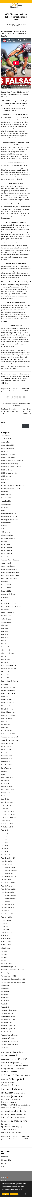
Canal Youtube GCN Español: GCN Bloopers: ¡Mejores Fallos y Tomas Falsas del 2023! (15, 94)
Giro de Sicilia (5, 650)
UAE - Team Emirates (8, 1132)
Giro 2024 (4, 638)
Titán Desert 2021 (7, 824)
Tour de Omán (6, 880)
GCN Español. (11, 110)
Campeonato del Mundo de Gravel (12, 485)
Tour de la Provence (8, 867)
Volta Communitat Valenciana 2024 (13, 982)
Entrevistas (5, 610)
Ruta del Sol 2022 (7, 802)
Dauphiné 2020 (6, 585)
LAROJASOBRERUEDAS (9, 1105)
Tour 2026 (4, 852)
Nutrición (4, 728)
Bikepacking (5, 479)
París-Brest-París (7, 749)
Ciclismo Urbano (6, 523)
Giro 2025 (4, 641)
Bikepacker (14, 1063)
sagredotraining (19, 1120)
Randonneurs (5, 780)
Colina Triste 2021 (7, 547)
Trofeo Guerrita (6, 933)
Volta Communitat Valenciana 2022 (13, 979)
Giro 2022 (4, 631)
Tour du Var (5, 911)
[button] (2, 6)
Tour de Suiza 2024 (7, 905)
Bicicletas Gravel (6, 470)
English (3, 1181)
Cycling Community (7, 1069)
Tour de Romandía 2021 (9, 895)
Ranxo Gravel (5, 783)
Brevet (3, 482)
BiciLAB (5, 1062)
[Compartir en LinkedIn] (24, 397)
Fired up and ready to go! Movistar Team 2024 (8, 411)
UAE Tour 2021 (6, 939)
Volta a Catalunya (7, 964)
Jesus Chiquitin (5, 1099)
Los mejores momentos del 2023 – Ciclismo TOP (23, 411)
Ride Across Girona (7, 790)
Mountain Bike (6, 724)
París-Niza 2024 (6, 759)
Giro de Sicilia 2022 (7, 653)
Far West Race (6, 616)
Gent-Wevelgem (6, 622)
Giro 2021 (4, 628)
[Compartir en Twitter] (14, 397)
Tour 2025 (4, 849)
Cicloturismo (5, 532)
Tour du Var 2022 (7, 914)
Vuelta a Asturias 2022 (8, 1019)
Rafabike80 (5, 1121)
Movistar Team (22, 1111)
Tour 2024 (4, 846)
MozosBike (5, 1114)
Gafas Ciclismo (6, 619)
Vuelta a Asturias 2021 (8, 1016)
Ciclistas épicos (22, 1065)
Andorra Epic (5, 442)
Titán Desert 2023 (7, 827)
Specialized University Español (13, 1127)
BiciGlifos (22, 1058)
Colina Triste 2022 (7, 551)
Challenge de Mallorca (8, 513)
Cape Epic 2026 (6, 504)
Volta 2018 (4, 951)
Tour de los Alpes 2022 (8, 877)
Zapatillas (4, 1047)
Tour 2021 (4, 836)
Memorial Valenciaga (8, 712)
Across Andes (5, 436)
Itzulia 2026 (5, 678)
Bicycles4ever (16, 25)
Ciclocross (4, 529)
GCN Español (11, 378)
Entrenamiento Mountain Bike (11, 607)
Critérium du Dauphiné (9, 579)
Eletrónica (4, 597)
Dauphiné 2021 (6, 588)
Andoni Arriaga (16, 1052)
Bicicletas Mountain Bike (9, 473)
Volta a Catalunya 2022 (9, 967)
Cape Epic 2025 (6, 501)
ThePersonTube (8, 1129)
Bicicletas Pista (6, 476)
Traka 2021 (5, 923)
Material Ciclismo (7, 709)
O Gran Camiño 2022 (8, 734)
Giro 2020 (4, 625)
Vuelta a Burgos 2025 (8, 1029)
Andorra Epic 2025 (7, 445)
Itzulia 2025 (5, 675)
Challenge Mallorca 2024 (9, 520)
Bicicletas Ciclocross (8, 454)
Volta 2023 (4, 957)
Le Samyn (4, 684)
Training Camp (6, 920)
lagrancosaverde (8, 1102)
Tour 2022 (4, 839)
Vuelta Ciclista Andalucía (9, 1044)
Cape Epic (4, 492)
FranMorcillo (4, 1079)
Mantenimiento (6, 700)
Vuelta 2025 (5, 1007)
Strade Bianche (6, 805)
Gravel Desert (6, 659)
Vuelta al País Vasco (8, 1038)
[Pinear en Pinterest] (20, 397)
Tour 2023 (4, 842)
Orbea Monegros (7, 743)
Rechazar (14, 1194)
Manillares (4, 697)
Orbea (13, 1114)
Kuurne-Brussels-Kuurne (9, 681)
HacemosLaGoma (11, 1089)
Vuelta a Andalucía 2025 (9, 1010)
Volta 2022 (4, 954)
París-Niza (4, 752)
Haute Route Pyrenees (8, 665)
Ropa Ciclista (5, 793)
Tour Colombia (6, 855)
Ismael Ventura (5, 1097)
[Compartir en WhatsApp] (7, 397)
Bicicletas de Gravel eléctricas (11, 467)
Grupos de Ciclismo (7, 662)
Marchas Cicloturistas (8, 706)
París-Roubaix (6, 768)
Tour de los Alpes (7, 873)
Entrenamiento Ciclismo (9, 603)
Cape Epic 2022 (6, 498)
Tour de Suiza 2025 (7, 908)
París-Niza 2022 (6, 756)
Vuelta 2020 (5, 991)
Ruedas (3, 796)
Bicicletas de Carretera (8, 457)
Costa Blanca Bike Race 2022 (10, 575)
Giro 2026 (4, 644)
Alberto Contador (5, 1052)
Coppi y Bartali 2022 (8, 566)
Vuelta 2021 (5, 995)
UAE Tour (4, 936)
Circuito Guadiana (7, 535)
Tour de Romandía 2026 (9, 898)
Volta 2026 (4, 960)
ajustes (23, 1189)
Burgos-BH (22, 1063)
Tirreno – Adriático (7, 811)
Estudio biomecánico (8, 613)
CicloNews (4, 383)
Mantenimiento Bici (7, 703)
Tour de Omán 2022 (8, 883)
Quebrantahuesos (7, 777)
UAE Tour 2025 (6, 945)
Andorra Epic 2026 (7, 448)
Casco (3, 510)
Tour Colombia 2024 (8, 858)
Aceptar (5, 1194)
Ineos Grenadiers (19, 1093)
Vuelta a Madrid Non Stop (10, 1035)
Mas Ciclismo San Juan (16, 1108)
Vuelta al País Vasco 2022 (9, 1041)
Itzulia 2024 (5, 672)
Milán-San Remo (6, 718)
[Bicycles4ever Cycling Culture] (16, 6)
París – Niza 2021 (7, 746)
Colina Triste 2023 (7, 554)
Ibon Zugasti (7, 1092)
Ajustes (22, 1194)
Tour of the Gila (6, 917)
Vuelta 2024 (5, 1004)
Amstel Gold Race (7, 439)
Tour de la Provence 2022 (9, 870)
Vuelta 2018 (5, 985)
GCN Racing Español (8, 1082)
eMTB (3, 600)
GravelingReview (10, 1085)
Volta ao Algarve (6, 973)
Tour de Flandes (6, 861)
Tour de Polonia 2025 (8, 889)
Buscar (3, 422)
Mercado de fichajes (8, 715)
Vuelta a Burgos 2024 (8, 1026)
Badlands (4, 451)
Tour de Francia (6, 864)
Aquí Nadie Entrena (8, 1059)
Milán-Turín (5, 721)
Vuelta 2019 (5, 988)
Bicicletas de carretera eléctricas (12, 461)
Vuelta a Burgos (6, 1023)
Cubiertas (4, 582)
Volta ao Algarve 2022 (8, 976)
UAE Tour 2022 (6, 942)
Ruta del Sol (5, 799)
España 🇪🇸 (4, 1177)
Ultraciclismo (5, 948)
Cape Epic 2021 (6, 495)
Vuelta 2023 (5, 1001)
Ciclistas (4, 526)
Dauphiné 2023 (6, 591)
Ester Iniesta (24, 1075)
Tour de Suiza (5, 901)
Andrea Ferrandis (9, 1055)
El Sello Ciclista (10, 1075)
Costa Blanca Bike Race (9, 569)
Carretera (16, 12)
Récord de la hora (7, 787)
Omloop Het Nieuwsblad (9, 737)
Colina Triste (5, 544)
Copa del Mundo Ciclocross (10, 560)
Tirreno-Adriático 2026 (8, 818)
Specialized (5, 1124)
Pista (3, 774)
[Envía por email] (17, 397)
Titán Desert (5, 821)
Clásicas (4, 541)
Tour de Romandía (7, 892)
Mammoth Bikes (24, 1105)
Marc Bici (5, 1107)
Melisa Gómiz (7, 1111)
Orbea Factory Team (21, 1114)
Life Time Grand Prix (8, 693)
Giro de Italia (5, 647)
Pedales (4, 771)
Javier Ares (17, 1096)
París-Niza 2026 (6, 765)
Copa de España (6, 557)
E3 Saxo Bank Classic (8, 594)
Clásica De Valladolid (8, 538)
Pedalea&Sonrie (21, 1117)
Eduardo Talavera (9, 1071)
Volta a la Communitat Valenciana (12, 970)
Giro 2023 (4, 634)
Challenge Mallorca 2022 (9, 516)
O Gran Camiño (6, 731)
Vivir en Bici (19, 1132)
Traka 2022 (5, 926)
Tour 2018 (4, 830)
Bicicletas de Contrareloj (9, 464)
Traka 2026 (5, 929)
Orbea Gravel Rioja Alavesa (10, 740)
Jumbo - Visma (15, 1099)
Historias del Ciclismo (8, 669)
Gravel (3, 656)
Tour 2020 (4, 833)
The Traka (4, 808)
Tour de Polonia (6, 886)
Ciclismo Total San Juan (8, 1066)
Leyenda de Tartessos (8, 687)
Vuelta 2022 (5, 998)
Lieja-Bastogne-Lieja (8, 690)
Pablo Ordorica (8, 1117)
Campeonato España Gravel (10, 489)
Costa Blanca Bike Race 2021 (10, 572)
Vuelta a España (6, 1032)
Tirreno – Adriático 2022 (9, 814)
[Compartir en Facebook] (11, 397)
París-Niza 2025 (6, 762)
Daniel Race (19, 1068)
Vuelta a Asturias (7, 1013)
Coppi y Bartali (6, 563)
